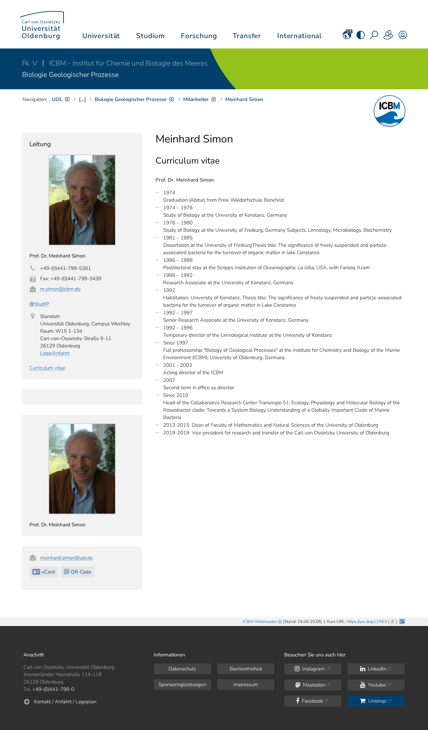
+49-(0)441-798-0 (53, 689)
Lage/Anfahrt (54, 353)
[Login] (403, 37)
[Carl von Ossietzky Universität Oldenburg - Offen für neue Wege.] (42, 24)
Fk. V (30, 63)
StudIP (41, 304)
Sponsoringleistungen (182, 684)
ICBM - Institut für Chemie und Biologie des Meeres (128, 63)
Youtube (376, 685)
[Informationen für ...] (388, 37)
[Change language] (347, 37)
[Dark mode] (360, 37)
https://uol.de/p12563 (367, 622)
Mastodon (313, 685)
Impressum (245, 684)
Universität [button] (101, 35)
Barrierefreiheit (246, 668)
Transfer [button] (247, 35)
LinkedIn (376, 668)
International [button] (299, 35)
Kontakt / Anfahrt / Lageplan (65, 701)
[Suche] (374, 37)
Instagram (313, 668)
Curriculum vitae (47, 367)
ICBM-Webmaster (260, 622)
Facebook (312, 701)
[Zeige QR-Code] (401, 621)
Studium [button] (150, 35)
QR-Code (81, 571)
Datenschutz (182, 668)
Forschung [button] (199, 35)
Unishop (376, 701)
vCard (48, 571)
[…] (82, 99)
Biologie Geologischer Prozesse (70, 74)
